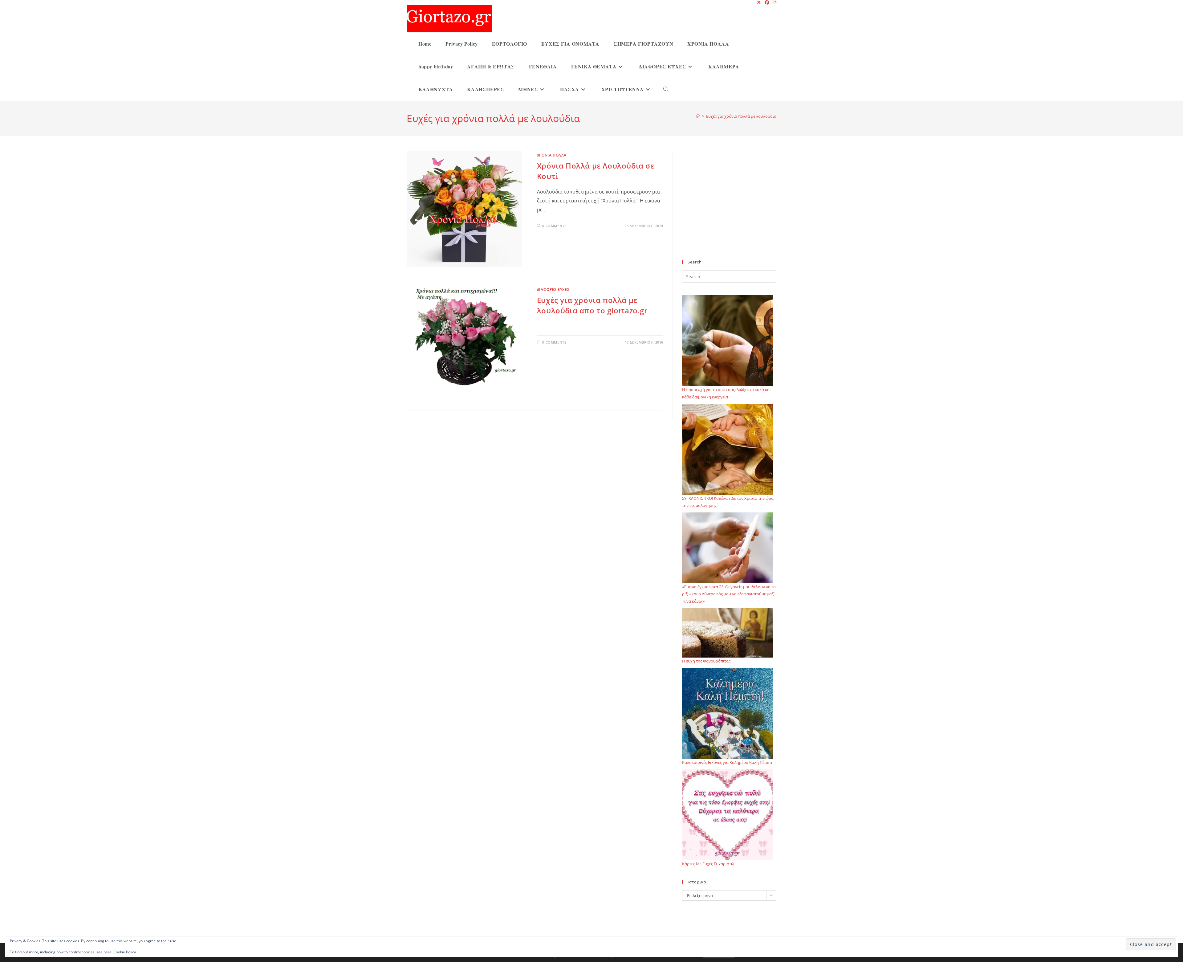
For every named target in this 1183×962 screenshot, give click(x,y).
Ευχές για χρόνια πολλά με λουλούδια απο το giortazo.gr (592, 305)
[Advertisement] (729, 209)
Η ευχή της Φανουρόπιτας (706, 661)
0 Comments (554, 225)
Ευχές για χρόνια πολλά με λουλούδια (741, 116)
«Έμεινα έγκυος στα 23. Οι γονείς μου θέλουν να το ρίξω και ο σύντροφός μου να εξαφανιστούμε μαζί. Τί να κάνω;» (729, 594)
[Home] (698, 116)
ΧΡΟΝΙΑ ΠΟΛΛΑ (552, 155)
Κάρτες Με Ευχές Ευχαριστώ (708, 863)
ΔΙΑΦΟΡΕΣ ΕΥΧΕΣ (553, 289)
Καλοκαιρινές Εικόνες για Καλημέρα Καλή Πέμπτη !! (729, 762)
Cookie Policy (124, 952)
